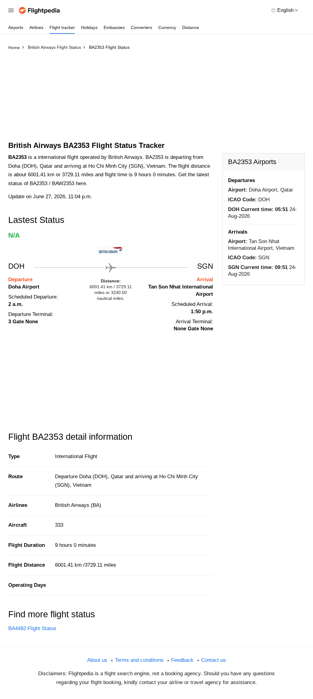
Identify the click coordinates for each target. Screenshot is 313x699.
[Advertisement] (156, 98)
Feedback (182, 660)
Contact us (213, 660)
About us (97, 660)
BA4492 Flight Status (32, 628)
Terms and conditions (139, 660)
